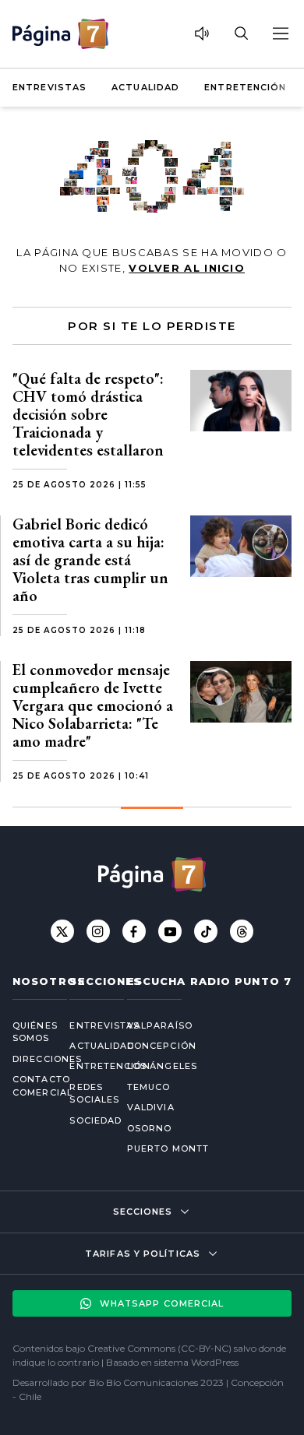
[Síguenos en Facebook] (134, 931)
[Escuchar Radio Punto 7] (202, 33)
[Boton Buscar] (241, 33)
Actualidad (145, 87)
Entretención (245, 87)
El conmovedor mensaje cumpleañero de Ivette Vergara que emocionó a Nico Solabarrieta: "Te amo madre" (92, 705)
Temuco (149, 1087)
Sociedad (85, 1120)
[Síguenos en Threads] (241, 931)
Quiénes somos (28, 1032)
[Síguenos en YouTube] (170, 931)
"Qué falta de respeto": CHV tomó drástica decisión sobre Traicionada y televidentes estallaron (88, 414)
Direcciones (28, 1058)
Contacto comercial (28, 1086)
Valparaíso (160, 1025)
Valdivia (151, 1107)
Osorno (149, 1128)
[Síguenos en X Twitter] (62, 931)
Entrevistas (49, 87)
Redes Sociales (85, 1094)
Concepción (161, 1045)
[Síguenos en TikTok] (205, 931)
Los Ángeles (162, 1065)
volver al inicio (187, 268)
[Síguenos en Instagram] (98, 931)
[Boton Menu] (280, 33)
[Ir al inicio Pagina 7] (60, 34)
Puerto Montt (168, 1148)
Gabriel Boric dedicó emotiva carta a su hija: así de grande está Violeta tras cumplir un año (90, 560)
